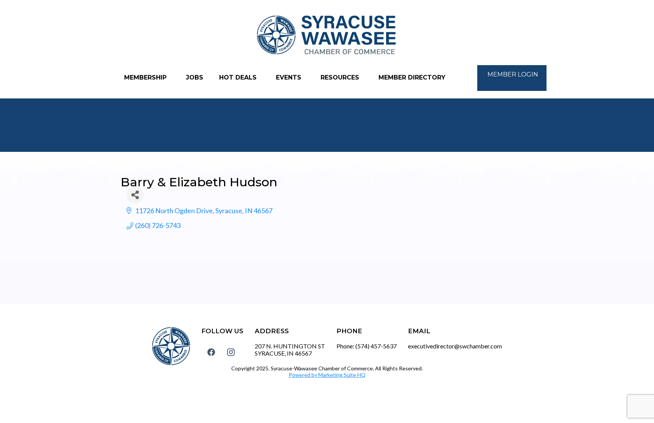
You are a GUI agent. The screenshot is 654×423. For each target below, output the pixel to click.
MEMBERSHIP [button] (146, 77)
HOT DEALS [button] (238, 77)
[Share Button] (134, 194)
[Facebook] (211, 352)
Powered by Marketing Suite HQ (327, 374)
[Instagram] (231, 352)
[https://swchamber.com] (327, 35)
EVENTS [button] (289, 77)
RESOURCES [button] (341, 77)
